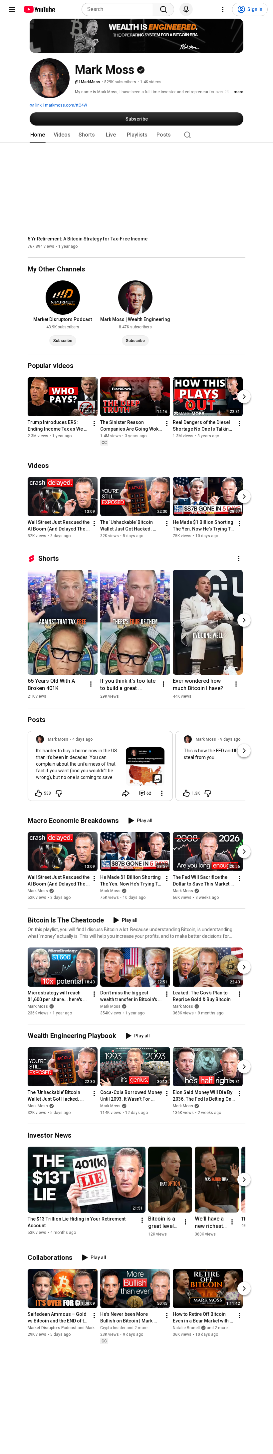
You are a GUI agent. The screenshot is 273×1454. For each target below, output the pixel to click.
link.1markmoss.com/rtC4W (60, 105)
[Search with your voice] (186, 9)
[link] (100, 768)
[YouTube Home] (39, 9)
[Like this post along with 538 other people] (38, 793)
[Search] (163, 9)
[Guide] (12, 9)
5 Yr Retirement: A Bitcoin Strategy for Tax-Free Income (87, 238)
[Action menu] (161, 793)
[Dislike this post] (59, 793)
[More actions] (94, 424)
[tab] (38, 135)
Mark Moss (38, 891)
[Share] (126, 793)
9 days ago (230, 739)
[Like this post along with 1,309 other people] (186, 793)
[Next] (244, 397)
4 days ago (82, 739)
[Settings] (223, 9)
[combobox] (119, 9)
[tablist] (136, 135)
